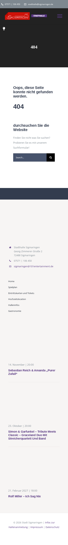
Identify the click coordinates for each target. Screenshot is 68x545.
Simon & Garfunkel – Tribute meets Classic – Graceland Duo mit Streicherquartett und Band (32, 435)
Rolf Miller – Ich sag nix (24, 496)
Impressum (36, 527)
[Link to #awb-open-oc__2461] (4, 29)
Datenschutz (52, 527)
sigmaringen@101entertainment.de (33, 266)
